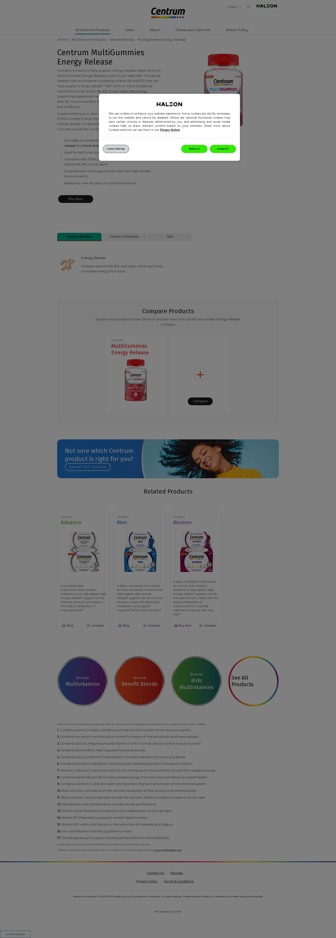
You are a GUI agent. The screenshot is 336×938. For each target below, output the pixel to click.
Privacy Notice (170, 130)
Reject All (194, 148)
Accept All (223, 148)
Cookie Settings (116, 148)
